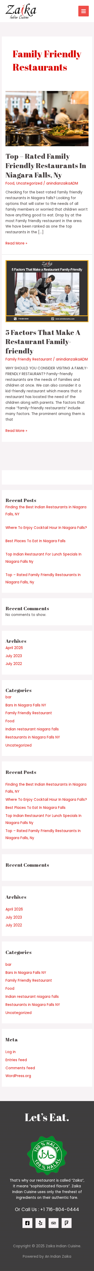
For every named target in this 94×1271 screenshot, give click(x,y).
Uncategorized (29, 183)
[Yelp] (40, 1223)
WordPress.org (18, 1075)
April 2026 (14, 647)
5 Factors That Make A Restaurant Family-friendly (42, 341)
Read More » (16, 243)
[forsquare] (67, 1223)
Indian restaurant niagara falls (32, 729)
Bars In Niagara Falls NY (25, 705)
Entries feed (16, 1060)
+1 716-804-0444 (59, 1209)
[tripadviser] (53, 1223)
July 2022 (13, 663)
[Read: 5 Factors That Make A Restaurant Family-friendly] (47, 291)
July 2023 (13, 655)
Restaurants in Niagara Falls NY (32, 737)
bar (8, 697)
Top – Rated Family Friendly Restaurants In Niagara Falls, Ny (45, 165)
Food (9, 183)
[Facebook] (27, 1223)
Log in (10, 1051)
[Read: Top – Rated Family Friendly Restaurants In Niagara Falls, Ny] (47, 118)
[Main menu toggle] (83, 11)
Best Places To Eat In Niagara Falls (35, 541)
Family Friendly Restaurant (28, 359)
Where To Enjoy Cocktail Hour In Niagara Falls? (46, 527)
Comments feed (20, 1068)
